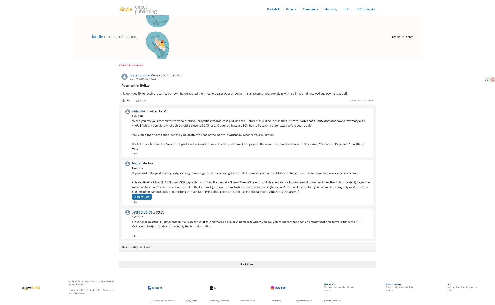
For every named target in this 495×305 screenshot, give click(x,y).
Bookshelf (273, 9)
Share (143, 100)
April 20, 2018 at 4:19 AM (143, 79)
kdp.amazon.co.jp (304, 301)
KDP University (365, 9)
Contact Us (276, 301)
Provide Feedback (332, 301)
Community (310, 9)
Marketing (330, 9)
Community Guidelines (219, 301)
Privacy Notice (191, 301)
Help (346, 9)
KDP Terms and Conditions (163, 301)
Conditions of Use (247, 301)
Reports (291, 9)
